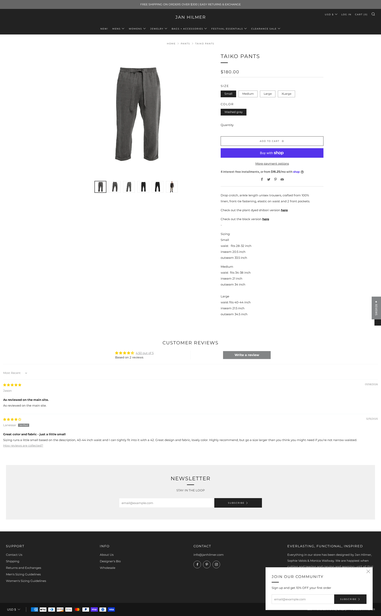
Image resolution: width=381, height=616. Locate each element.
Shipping (12, 561)
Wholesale (107, 568)
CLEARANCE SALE (264, 28)
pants (185, 43)
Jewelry (157, 28)
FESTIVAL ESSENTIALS (227, 28)
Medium (248, 93)
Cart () (361, 14)
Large (268, 93)
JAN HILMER (190, 17)
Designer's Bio (110, 561)
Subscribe (236, 502)
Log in (346, 14)
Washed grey (233, 112)
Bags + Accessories (187, 28)
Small (228, 93)
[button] (79, 579)
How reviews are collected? (23, 445)
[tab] (100, 187)
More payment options (272, 163)
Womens (135, 28)
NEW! (104, 28)
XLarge (286, 93)
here (284, 210)
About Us (107, 555)
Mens (116, 28)
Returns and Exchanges (23, 568)
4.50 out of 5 (145, 353)
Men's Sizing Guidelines (23, 574)
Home (171, 43)
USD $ (329, 14)
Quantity (227, 125)
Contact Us (14, 555)
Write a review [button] (247, 355)
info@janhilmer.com (208, 555)
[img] (12, 385)
